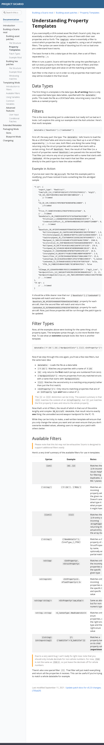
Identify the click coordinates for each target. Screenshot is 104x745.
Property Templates (89, 12)
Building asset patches (66, 12)
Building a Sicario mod (42, 12)
